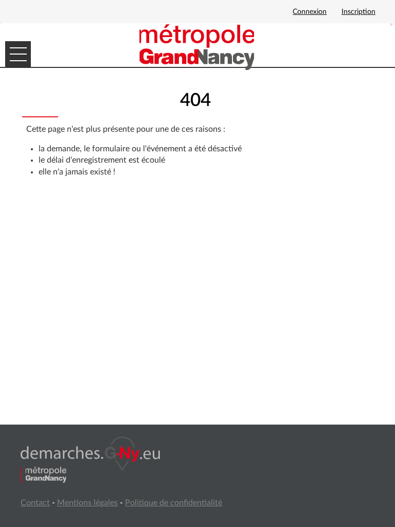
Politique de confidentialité (173, 503)
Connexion (310, 11)
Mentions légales (87, 503)
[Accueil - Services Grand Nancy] (197, 46)
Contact (35, 503)
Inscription (358, 11)
